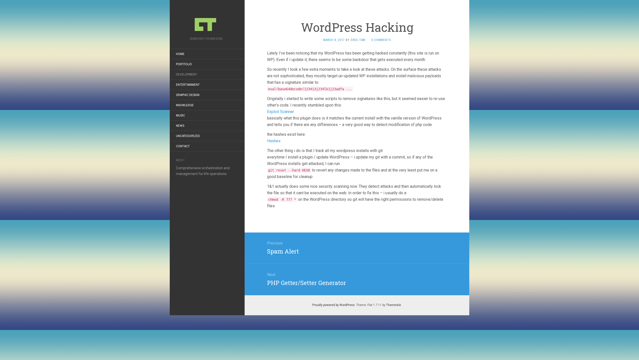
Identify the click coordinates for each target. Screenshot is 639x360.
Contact (183, 146)
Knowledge (185, 105)
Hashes (274, 140)
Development (186, 74)
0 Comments (381, 40)
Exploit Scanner (280, 111)
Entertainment (188, 84)
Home (180, 54)
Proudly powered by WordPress (333, 305)
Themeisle (393, 305)
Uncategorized (188, 136)
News (180, 126)
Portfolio (184, 64)
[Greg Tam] (207, 20)
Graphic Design (187, 95)
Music (180, 115)
